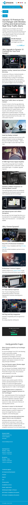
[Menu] (25, 2)
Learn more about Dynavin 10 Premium (12, 7)
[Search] (16, 3)
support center (17, 270)
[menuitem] (16, 3)
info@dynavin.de (9, 441)
